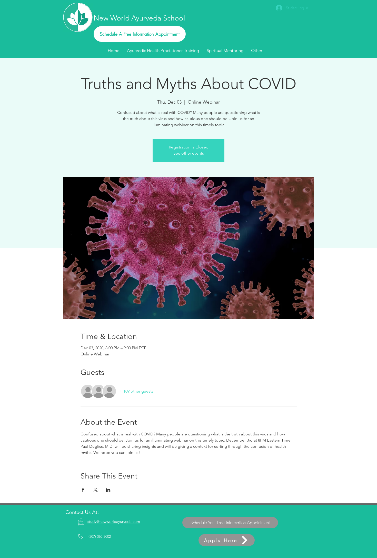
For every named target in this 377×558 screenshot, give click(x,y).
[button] (256, 50)
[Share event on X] (95, 490)
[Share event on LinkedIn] (108, 490)
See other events (188, 153)
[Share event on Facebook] (83, 490)
